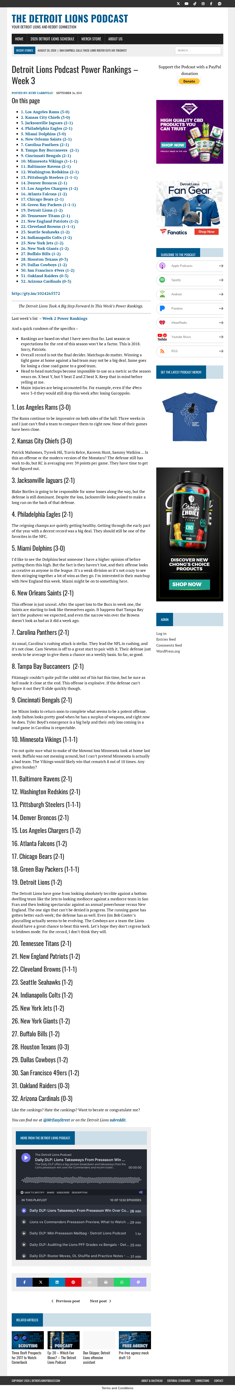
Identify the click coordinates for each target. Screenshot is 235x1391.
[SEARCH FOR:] (198, 50)
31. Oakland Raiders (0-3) (44, 275)
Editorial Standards (178, 1381)
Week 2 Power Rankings (64, 318)
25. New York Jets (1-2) (42, 243)
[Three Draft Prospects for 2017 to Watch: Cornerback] (28, 1346)
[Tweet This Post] (41, 1282)
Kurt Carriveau (41, 93)
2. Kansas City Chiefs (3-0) (45, 117)
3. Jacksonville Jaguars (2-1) (47, 122)
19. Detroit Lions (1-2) (42, 210)
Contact (218, 1381)
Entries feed (166, 639)
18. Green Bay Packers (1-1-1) (48, 204)
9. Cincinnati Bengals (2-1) (46, 155)
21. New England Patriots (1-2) (49, 221)
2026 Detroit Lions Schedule (52, 38)
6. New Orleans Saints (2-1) (46, 139)
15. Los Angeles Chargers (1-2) (49, 188)
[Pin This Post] (73, 1282)
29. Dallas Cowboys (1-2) (44, 264)
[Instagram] (203, 3)
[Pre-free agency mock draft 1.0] (135, 1346)
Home (19, 38)
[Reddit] (219, 3)
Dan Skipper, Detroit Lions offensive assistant (96, 1357)
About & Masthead (151, 1381)
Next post (98, 1300)
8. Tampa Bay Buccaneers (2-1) (50, 150)
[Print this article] (106, 1282)
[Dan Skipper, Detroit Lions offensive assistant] (99, 1346)
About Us (115, 38)
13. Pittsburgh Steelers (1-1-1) (49, 177)
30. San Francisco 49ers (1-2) (47, 270)
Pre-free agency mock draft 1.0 (134, 1355)
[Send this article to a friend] (89, 1282)
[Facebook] (211, 3)
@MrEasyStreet (56, 1120)
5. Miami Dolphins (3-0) (43, 133)
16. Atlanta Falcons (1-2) (44, 193)
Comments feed (169, 645)
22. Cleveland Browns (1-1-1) (48, 226)
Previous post (68, 1300)
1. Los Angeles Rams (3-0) (45, 111)
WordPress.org (168, 651)
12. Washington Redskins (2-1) (50, 171)
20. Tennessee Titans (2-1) (45, 215)
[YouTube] (186, 3)
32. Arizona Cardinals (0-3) (46, 281)
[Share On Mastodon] (138, 1282)
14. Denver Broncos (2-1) (44, 182)
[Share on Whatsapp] (122, 1282)
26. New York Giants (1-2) (45, 248)
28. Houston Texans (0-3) (44, 259)
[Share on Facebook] (24, 1282)
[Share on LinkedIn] (57, 1282)
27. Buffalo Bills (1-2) (41, 253)
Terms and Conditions (117, 1388)
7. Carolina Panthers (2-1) (45, 144)
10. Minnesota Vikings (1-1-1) (49, 161)
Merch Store (91, 38)
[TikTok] (195, 3)
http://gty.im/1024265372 (36, 293)
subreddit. (118, 1120)
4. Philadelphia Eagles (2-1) (46, 128)
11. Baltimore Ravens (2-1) (46, 166)
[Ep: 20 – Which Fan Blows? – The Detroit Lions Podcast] (64, 1346)
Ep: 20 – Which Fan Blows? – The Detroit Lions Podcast (62, 1357)
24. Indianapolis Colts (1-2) (46, 237)
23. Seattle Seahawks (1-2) (45, 232)
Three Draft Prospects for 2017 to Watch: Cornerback (26, 1357)
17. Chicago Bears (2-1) (42, 199)
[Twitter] (178, 3)
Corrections (202, 1381)
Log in (161, 633)
